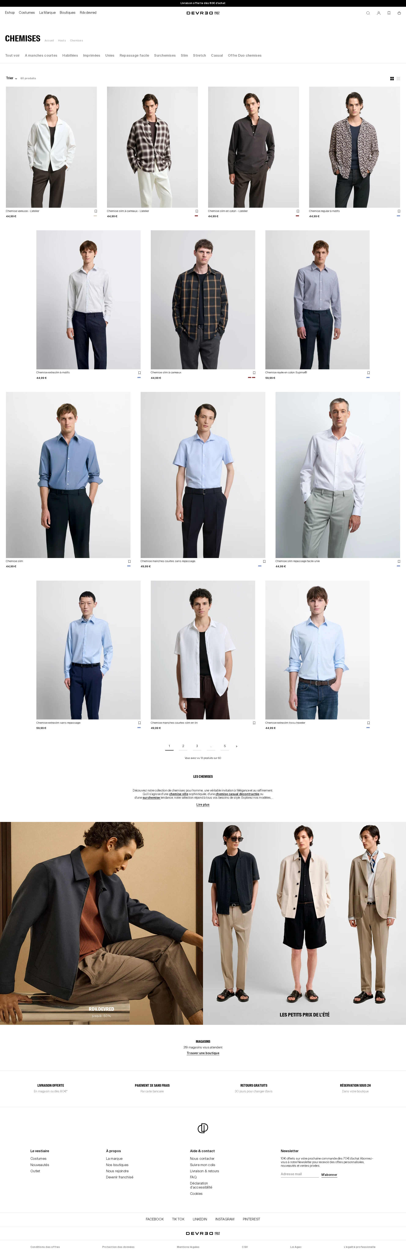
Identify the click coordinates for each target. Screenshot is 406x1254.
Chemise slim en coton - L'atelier (228, 211)
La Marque (47, 13)
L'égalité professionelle (360, 1247)
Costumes (27, 13)
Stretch (199, 55)
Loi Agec (296, 1247)
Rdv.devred (88, 13)
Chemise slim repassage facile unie (298, 561)
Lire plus (202, 804)
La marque (114, 1159)
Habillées (70, 55)
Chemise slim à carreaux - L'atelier (128, 211)
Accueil (49, 41)
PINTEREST (251, 1219)
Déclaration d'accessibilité (201, 1185)
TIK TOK (178, 1219)
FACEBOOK (155, 1219)
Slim (184, 55)
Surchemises (165, 55)
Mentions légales (188, 1247)
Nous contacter (202, 1159)
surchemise (152, 797)
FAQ (193, 1177)
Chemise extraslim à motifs (53, 372)
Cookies (196, 1194)
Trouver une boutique (203, 1053)
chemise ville (178, 794)
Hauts (62, 41)
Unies (109, 55)
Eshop (10, 13)
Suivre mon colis (202, 1165)
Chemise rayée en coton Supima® (286, 372)
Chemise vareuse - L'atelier (22, 211)
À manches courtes (41, 55)
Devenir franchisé (119, 1177)
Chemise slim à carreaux (166, 372)
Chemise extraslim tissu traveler (285, 723)
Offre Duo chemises (245, 55)
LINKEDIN (200, 1219)
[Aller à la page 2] (236, 746)
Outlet (35, 1171)
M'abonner (329, 1174)
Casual (217, 55)
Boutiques (68, 13)
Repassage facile (134, 55)
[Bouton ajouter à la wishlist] (96, 211)
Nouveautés (39, 1165)
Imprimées (91, 55)
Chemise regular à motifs (324, 211)
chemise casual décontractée (237, 794)
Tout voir (12, 55)
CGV (245, 1247)
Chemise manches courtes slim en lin (174, 723)
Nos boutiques (117, 1165)
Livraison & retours (204, 1171)
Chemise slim (14, 561)
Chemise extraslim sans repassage (58, 723)
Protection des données (118, 1247)
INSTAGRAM (225, 1219)
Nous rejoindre (117, 1171)
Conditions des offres (45, 1247)
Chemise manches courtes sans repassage (168, 561)
